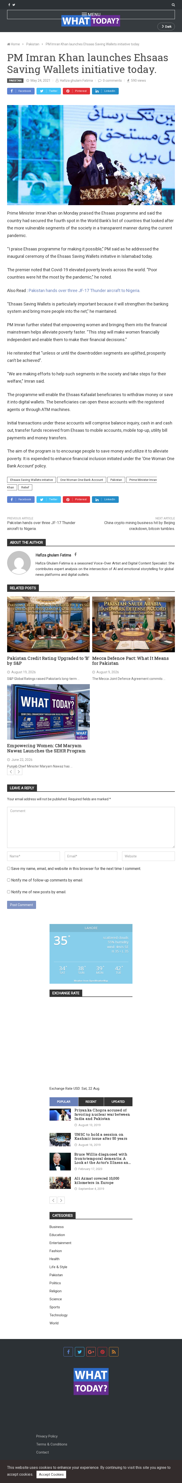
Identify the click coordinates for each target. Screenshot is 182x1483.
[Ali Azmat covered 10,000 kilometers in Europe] (60, 1183)
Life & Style (58, 1267)
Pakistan (15, 80)
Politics (55, 1283)
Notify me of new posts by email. (38, 892)
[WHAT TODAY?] (91, 20)
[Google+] (91, 1351)
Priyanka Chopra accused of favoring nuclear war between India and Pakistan (102, 1114)
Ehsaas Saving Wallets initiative (31, 480)
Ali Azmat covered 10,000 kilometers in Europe (96, 1180)
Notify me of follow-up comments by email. (47, 880)
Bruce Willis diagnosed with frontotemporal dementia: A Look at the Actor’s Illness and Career (102, 1158)
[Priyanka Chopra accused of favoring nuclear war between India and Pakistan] (60, 1115)
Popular (63, 1101)
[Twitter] (13, 5)
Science (56, 1299)
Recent (91, 1101)
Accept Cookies (51, 1474)
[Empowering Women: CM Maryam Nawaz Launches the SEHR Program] (48, 712)
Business (57, 1227)
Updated (118, 1101)
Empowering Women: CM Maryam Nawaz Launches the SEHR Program (46, 748)
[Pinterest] (102, 1351)
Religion (56, 1291)
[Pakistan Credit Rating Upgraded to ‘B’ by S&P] (48, 624)
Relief (25, 487)
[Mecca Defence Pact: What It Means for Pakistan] (133, 624)
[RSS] (113, 1351)
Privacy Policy (47, 1436)
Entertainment (60, 1243)
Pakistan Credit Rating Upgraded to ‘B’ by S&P (48, 661)
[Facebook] (9, 5)
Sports (55, 1307)
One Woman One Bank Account (81, 480)
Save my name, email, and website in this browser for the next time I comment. (76, 868)
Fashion (56, 1251)
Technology (59, 1315)
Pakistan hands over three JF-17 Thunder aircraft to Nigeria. (84, 290)
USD (76, 1088)
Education (57, 1235)
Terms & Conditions (51, 1444)
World (54, 1323)
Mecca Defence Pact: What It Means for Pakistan (130, 661)
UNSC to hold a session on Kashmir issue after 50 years (100, 1136)
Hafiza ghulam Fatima (76, 80)
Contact (42, 1452)
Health (54, 1259)
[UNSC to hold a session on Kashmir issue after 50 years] (60, 1140)
